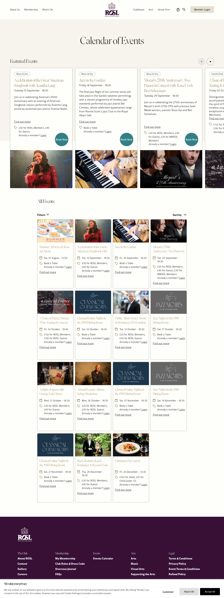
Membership (31, 9)
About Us (15, 9)
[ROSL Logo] (25, 534)
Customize (168, 591)
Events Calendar (103, 558)
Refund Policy (177, 574)
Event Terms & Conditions (184, 569)
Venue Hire (164, 9)
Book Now (62, 139)
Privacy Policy (177, 563)
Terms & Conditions (180, 558)
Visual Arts (137, 569)
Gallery (22, 569)
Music (134, 563)
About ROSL (25, 558)
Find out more (22, 121)
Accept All (210, 591)
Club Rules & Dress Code (70, 563)
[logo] (112, 9)
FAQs (58, 574)
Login (43, 135)
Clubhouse (138, 9)
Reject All (189, 591)
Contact (22, 563)
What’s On (47, 9)
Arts (151, 9)
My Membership (65, 558)
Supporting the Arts (143, 574)
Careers (22, 574)
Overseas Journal (65, 569)
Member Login (202, 9)
